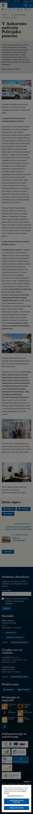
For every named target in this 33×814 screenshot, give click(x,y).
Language (26, 781)
